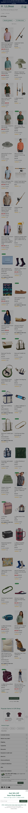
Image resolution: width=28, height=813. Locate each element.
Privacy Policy (14, 808)
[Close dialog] (26, 791)
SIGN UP (23, 801)
